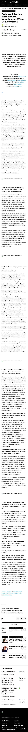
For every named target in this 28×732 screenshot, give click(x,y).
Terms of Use (14, 729)
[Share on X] (4, 30)
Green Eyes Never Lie (8, 672)
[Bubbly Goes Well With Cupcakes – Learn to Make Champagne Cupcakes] (22, 689)
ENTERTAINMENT (11, 11)
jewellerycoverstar (17, 593)
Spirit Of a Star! (13, 648)
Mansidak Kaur (6, 696)
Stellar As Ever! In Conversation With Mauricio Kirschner (7, 680)
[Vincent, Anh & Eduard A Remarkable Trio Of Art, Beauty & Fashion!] (5, 639)
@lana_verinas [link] (22, 76)
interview (4, 591)
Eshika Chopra (6, 704)
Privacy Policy (5, 729)
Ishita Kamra (7, 25)
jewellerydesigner (17, 591)
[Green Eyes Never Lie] (22, 673)
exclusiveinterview (6, 593)
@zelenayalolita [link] (17, 84)
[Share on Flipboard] (7, 30)
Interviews (4, 11)
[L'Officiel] (14, 1)
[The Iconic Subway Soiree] (22, 701)
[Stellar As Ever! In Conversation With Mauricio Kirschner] (22, 679)
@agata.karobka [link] (11, 80)
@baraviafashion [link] (21, 80)
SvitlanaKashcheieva (7, 595)
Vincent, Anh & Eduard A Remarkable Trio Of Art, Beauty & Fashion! (17, 640)
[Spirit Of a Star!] (5, 649)
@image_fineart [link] (18, 86)
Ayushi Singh (5, 674)
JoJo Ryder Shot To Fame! (15, 657)
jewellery (9, 591)
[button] (23, 729)
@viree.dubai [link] (20, 82)
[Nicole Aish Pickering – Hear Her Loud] (5, 630)
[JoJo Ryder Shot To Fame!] (5, 658)
